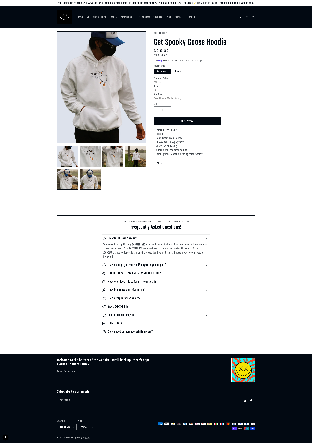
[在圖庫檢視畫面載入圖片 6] (90, 179)
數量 (156, 104)
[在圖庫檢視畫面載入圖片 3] (112, 156)
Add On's (158, 94)
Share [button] (160, 163)
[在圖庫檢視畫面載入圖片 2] (90, 156)
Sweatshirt (162, 71)
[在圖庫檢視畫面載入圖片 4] (135, 156)
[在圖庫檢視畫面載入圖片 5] (67, 179)
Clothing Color (161, 78)
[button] (113, 17)
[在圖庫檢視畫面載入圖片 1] (67, 156)
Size (156, 86)
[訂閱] (108, 400)
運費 (165, 55)
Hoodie (178, 71)
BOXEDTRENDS (69, 438)
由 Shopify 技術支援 (82, 438)
